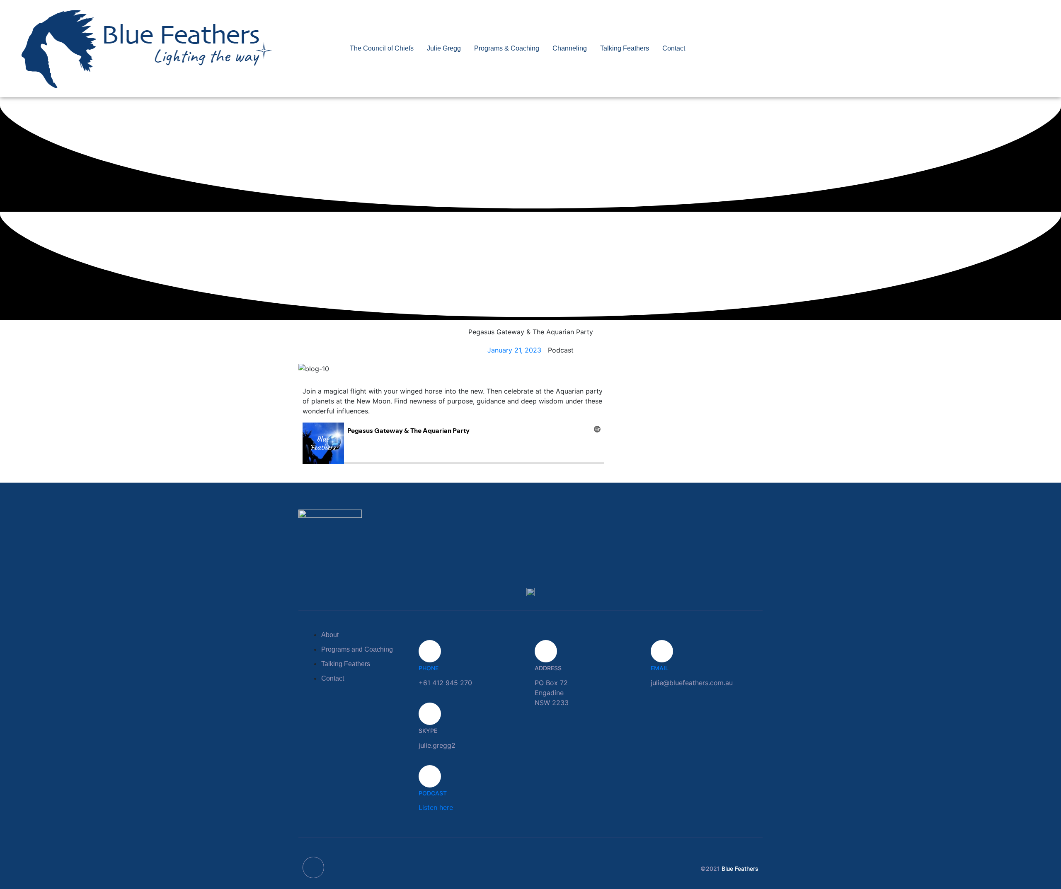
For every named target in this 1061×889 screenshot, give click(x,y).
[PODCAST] (430, 776)
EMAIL (660, 668)
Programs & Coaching (506, 48)
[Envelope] (313, 867)
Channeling (569, 48)
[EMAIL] (662, 651)
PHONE (428, 668)
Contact (673, 48)
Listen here (436, 807)
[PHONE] (430, 651)
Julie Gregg (444, 48)
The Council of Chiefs (382, 48)
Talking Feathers (624, 48)
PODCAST (433, 793)
